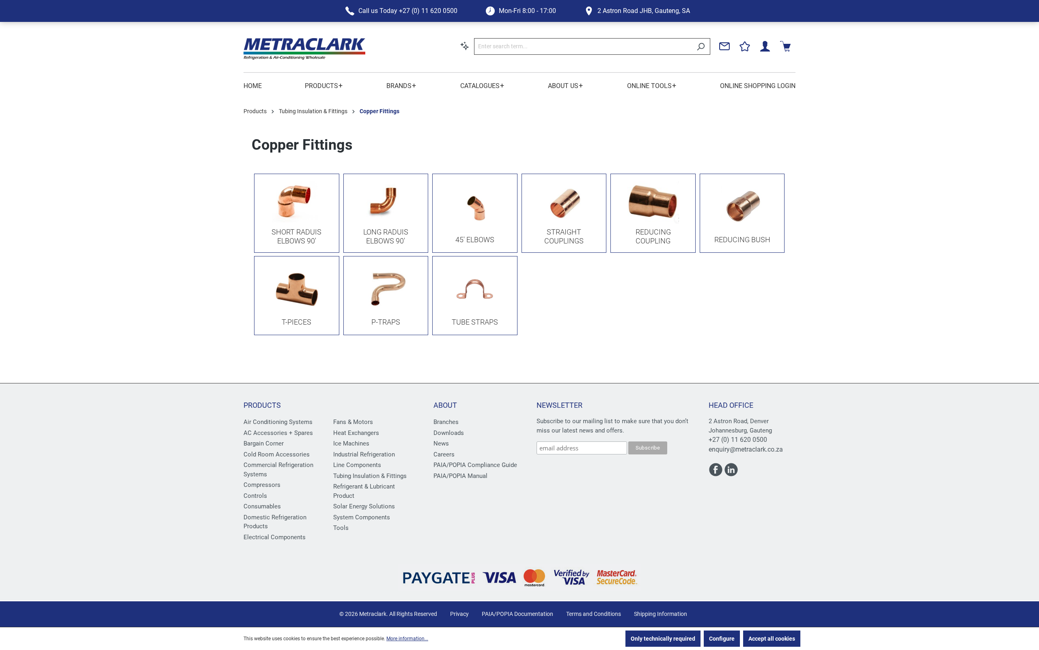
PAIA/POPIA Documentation (517, 614)
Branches (446, 422)
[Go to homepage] (304, 49)
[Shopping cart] (785, 46)
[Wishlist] (745, 46)
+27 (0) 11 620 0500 (738, 439)
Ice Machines (351, 443)
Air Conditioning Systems (278, 422)
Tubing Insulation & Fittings (370, 476)
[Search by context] (464, 46)
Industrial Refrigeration (364, 454)
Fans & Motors (353, 422)
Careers (444, 454)
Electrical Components (275, 537)
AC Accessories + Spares (278, 433)
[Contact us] (724, 46)
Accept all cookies (771, 638)
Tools (341, 528)
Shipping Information (660, 614)
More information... (407, 638)
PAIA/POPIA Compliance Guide (475, 465)
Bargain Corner (264, 443)
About (445, 405)
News (441, 443)
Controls (255, 495)
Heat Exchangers (356, 433)
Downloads (448, 433)
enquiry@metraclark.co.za (746, 449)
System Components (361, 517)
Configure (722, 638)
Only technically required (663, 638)
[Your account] (765, 46)
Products (262, 405)
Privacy (459, 614)
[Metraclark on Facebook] (716, 473)
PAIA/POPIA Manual (460, 476)
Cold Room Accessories (277, 454)
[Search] (700, 46)
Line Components (357, 465)
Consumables (262, 506)
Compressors (262, 485)
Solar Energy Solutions (364, 506)
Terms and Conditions (593, 614)
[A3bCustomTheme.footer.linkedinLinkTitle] (731, 473)
